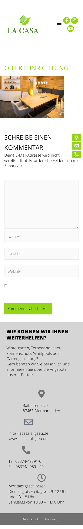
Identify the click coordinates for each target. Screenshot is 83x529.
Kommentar (16, 176)
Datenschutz (31, 519)
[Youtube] (70, 28)
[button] (59, 24)
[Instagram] (74, 20)
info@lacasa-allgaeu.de (28, 433)
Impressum (53, 519)
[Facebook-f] (66, 20)
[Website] (41, 271)
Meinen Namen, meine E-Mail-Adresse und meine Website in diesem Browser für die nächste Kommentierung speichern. (40, 291)
